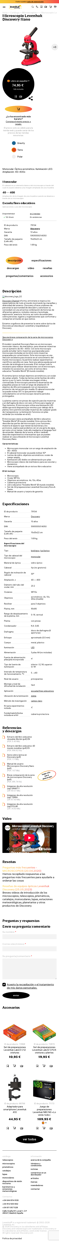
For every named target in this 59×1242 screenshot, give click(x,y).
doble (33, 696)
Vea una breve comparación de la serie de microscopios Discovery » (27, 338)
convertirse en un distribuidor (38, 1174)
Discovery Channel (10, 301)
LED (32, 647)
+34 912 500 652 (10, 1204)
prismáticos (7, 1167)
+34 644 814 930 (10, 1200)
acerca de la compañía (41, 1160)
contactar (35, 1189)
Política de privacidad (12, 1238)
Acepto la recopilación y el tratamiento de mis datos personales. (30, 986)
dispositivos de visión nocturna (12, 1182)
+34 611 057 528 (10, 1208)
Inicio (5, 12)
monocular (36, 557)
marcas (34, 1182)
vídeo (31, 268)
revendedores (37, 1185)
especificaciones (41, 260)
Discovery (35, 229)
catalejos (6, 1171)
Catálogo (15, 12)
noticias (34, 1169)
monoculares (8, 1178)
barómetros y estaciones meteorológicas (9, 1189)
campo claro (36, 701)
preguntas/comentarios (19, 275)
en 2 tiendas (35, 214)
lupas (4, 1174)
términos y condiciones (36, 1165)
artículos (35, 1178)
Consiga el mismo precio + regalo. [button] (18, 122)
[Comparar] (45, 7)
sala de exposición (35, 2)
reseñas (47, 268)
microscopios (8, 1164)
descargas (13, 268)
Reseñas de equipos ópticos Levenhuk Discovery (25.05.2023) (25, 887)
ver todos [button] (29, 1139)
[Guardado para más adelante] (41, 7)
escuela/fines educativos (42, 691)
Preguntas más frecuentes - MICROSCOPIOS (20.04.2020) (21, 869)
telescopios (7, 1160)
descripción (14, 260)
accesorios (46, 275)
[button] (37, 7)
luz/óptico (45, 551)
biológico (35, 551)
